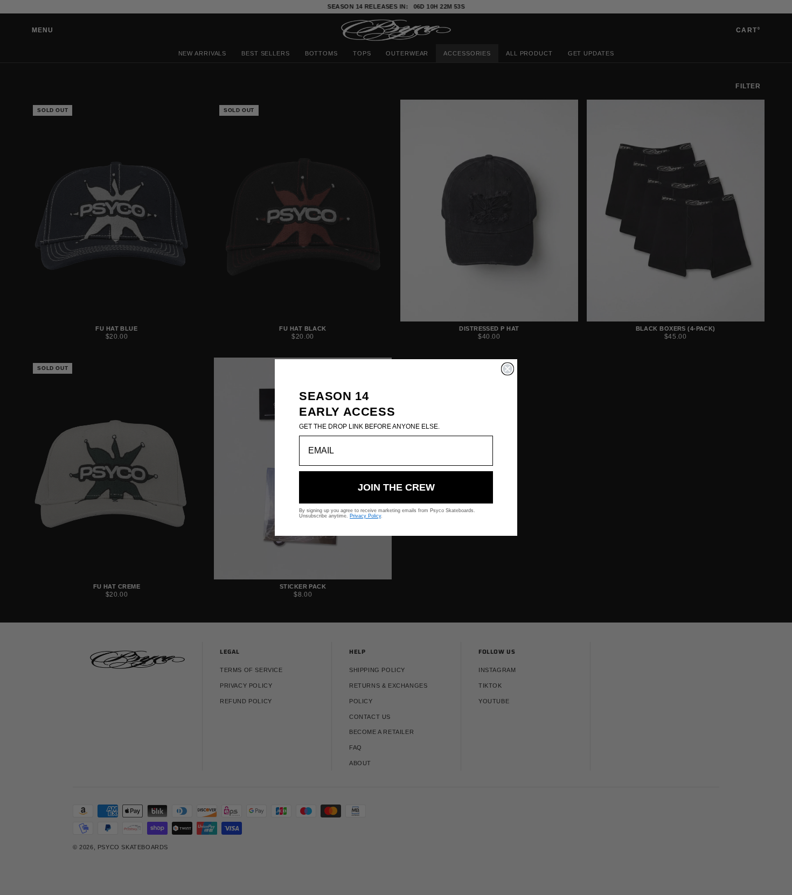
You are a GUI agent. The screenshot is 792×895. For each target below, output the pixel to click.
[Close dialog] (507, 368)
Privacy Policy (365, 516)
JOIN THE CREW (396, 487)
